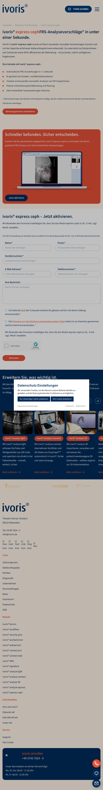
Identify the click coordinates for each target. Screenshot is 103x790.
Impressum (70, 406)
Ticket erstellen (80, 9)
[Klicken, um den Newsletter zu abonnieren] (96, 783)
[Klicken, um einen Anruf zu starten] (96, 763)
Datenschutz (80, 406)
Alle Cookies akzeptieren (62, 399)
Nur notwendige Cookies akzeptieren (34, 399)
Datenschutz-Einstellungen (28, 406)
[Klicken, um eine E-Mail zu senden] (96, 773)
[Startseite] (15, 12)
